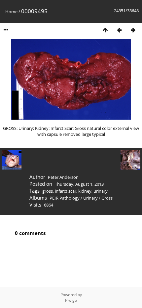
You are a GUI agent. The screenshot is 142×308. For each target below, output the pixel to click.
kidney (84, 191)
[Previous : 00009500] (119, 30)
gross (47, 191)
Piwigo (71, 300)
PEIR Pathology (65, 198)
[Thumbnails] (105, 30)
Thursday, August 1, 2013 (79, 184)
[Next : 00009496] (133, 30)
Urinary (90, 198)
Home (11, 12)
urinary (100, 191)
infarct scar (65, 191)
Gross (107, 198)
